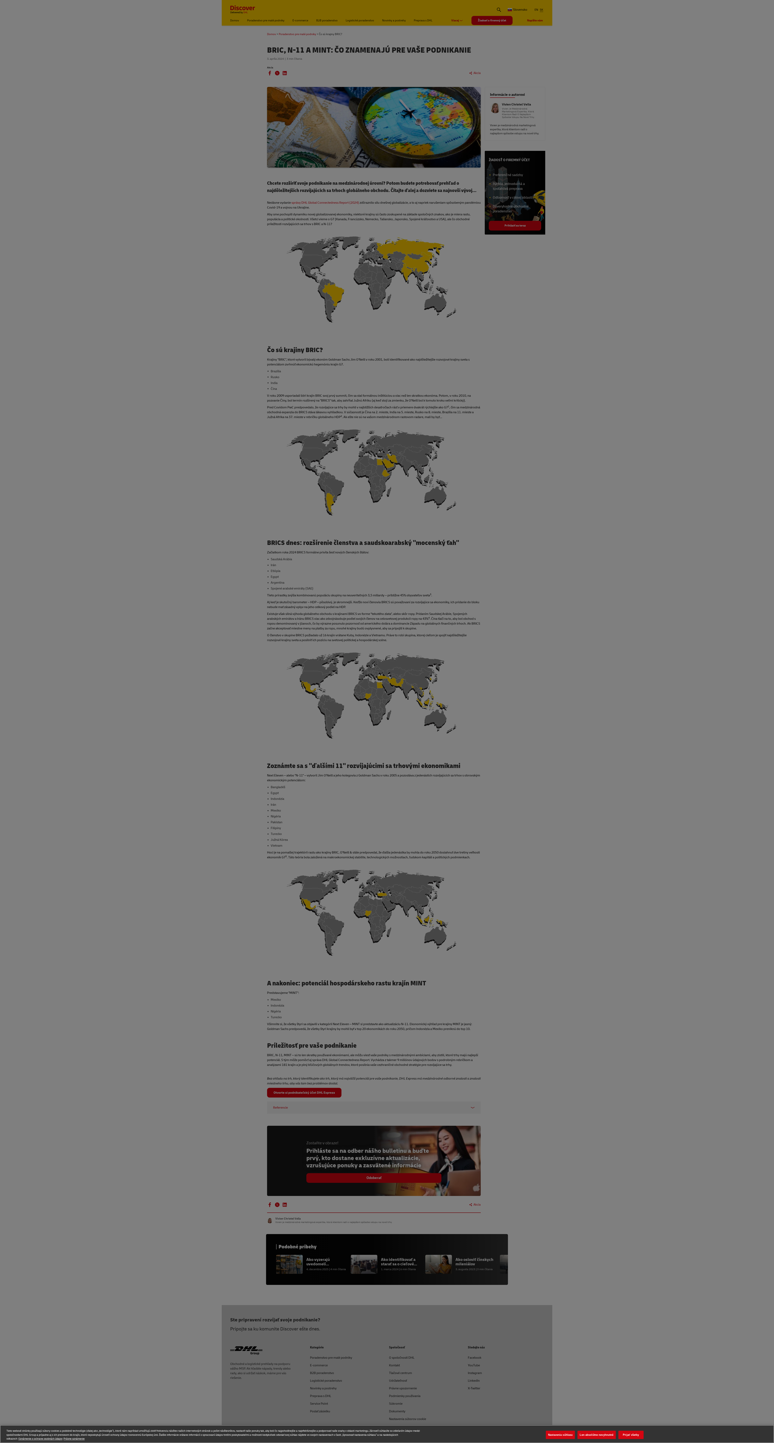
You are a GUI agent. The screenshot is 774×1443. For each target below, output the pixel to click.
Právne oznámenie (74, 1438)
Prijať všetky (631, 1434)
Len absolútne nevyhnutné (596, 1434)
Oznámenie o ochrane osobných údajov (40, 1438)
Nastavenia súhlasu (560, 1434)
